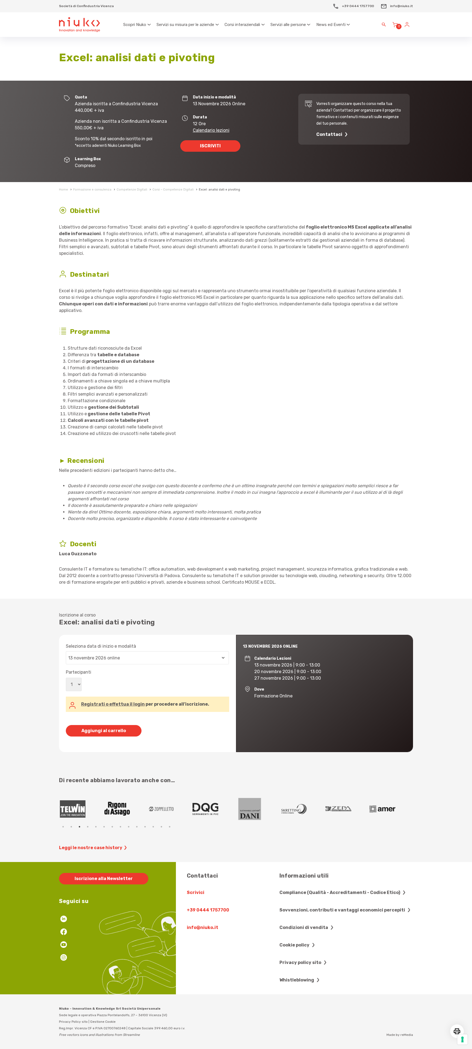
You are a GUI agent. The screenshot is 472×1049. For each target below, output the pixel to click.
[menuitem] (137, 24)
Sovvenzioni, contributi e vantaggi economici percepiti (342, 910)
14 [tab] (169, 826)
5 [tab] (96, 826)
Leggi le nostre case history (90, 847)
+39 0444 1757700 (357, 6)
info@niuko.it (401, 6)
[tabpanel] (81, 809)
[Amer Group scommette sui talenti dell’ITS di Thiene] (214, 809)
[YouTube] (63, 945)
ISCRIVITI (210, 145)
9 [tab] (128, 826)
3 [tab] (79, 826)
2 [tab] (71, 826)
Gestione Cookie (103, 1022)
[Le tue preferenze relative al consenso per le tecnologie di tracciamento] (462, 1039)
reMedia (406, 1035)
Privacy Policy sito (73, 1022)
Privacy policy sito (300, 962)
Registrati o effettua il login (113, 704)
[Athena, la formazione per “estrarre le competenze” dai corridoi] (346, 809)
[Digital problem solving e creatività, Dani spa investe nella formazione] (81, 809)
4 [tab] (87, 826)
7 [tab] (112, 826)
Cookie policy (294, 945)
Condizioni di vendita (304, 927)
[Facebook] (63, 932)
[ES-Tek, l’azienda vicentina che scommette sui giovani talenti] (258, 809)
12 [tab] (153, 826)
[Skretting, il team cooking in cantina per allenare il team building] (125, 809)
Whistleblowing (297, 980)
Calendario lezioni (211, 130)
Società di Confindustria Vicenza (86, 6)
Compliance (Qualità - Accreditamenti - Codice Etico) (340, 892)
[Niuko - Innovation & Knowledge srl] (79, 24)
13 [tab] (161, 826)
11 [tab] (145, 826)
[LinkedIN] (63, 919)
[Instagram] (63, 958)
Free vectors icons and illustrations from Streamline (99, 1035)
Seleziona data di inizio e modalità (101, 646)
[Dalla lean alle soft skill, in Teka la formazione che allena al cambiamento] (170, 809)
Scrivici (195, 892)
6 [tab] (104, 826)
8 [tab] (120, 826)
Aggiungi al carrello (103, 730)
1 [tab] (63, 826)
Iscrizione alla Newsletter (104, 878)
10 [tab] (137, 826)
